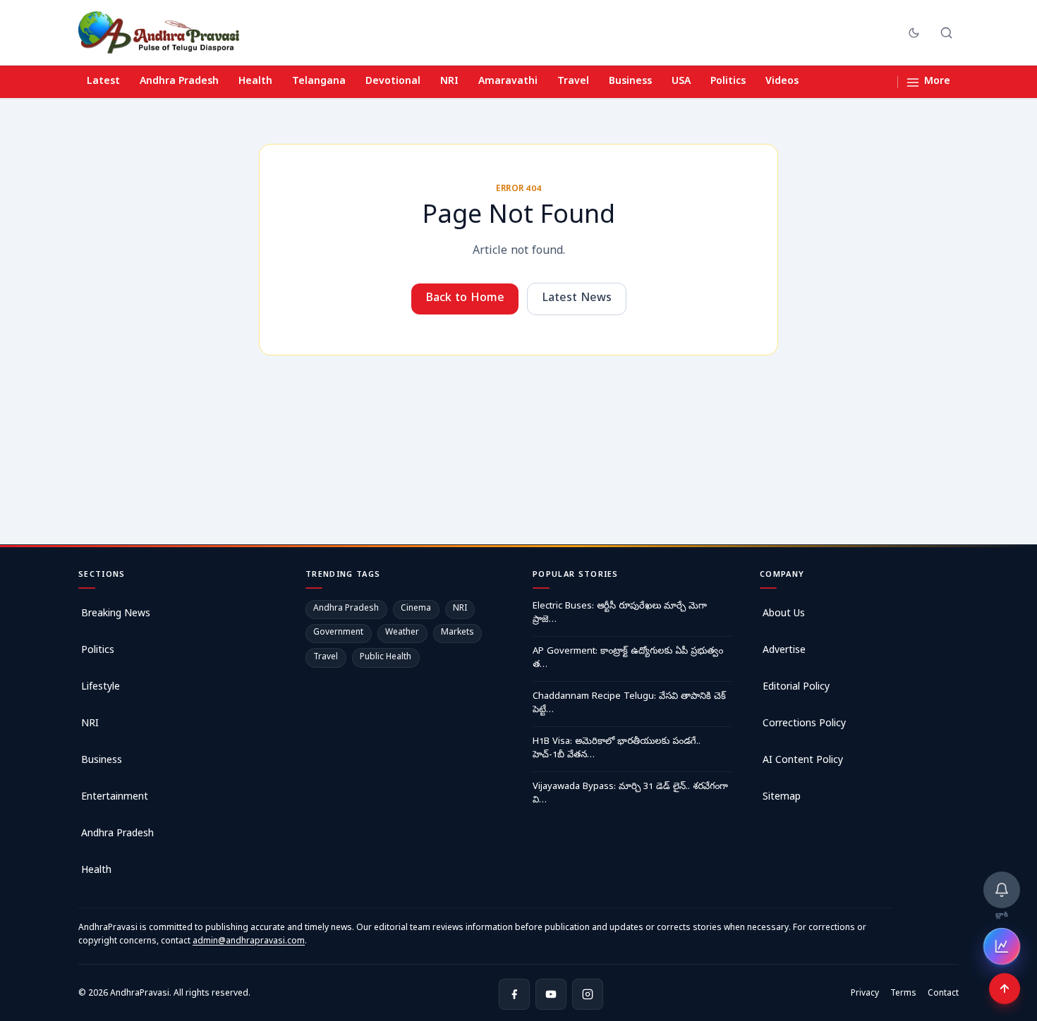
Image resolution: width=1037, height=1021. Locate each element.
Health (255, 82)
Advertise (784, 651)
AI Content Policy (803, 761)
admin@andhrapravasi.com (249, 942)
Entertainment (114, 798)
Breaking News (115, 614)
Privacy (865, 994)
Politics (728, 82)
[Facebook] (514, 994)
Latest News (577, 299)
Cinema (416, 609)
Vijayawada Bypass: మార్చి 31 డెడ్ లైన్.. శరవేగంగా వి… (630, 794)
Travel (573, 82)
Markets (457, 633)
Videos (782, 82)
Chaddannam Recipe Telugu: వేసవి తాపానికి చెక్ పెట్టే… (629, 704)
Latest (103, 82)
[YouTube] (550, 994)
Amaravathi (508, 82)
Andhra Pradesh (179, 82)
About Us (784, 614)
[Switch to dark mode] (914, 32)
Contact (943, 994)
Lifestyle (100, 688)
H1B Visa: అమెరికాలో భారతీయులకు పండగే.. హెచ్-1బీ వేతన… (617, 749)
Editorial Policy (796, 688)
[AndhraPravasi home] (158, 32)
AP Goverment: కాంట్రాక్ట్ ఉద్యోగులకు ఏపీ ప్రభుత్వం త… (628, 659)
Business (630, 82)
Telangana (319, 82)
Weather (402, 633)
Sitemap (782, 798)
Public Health (385, 658)
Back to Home (464, 299)
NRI (449, 82)
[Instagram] (587, 994)
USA (681, 82)
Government (338, 633)
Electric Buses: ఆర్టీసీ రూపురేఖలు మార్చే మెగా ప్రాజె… (620, 614)
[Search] (946, 32)
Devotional (392, 82)
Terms (903, 994)
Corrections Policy (804, 724)
